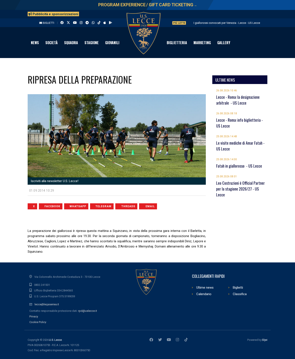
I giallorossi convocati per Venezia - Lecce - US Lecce (226, 22)
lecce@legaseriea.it (47, 304)
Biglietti (48, 22)
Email (150, 206)
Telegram (103, 206)
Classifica (240, 294)
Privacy (33, 316)
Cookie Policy (37, 322)
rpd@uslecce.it (87, 310)
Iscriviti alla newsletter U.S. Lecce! (54, 181)
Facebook (52, 206)
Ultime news (205, 287)
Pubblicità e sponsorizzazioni (55, 14)
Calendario (203, 294)
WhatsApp (78, 206)
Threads (128, 206)
